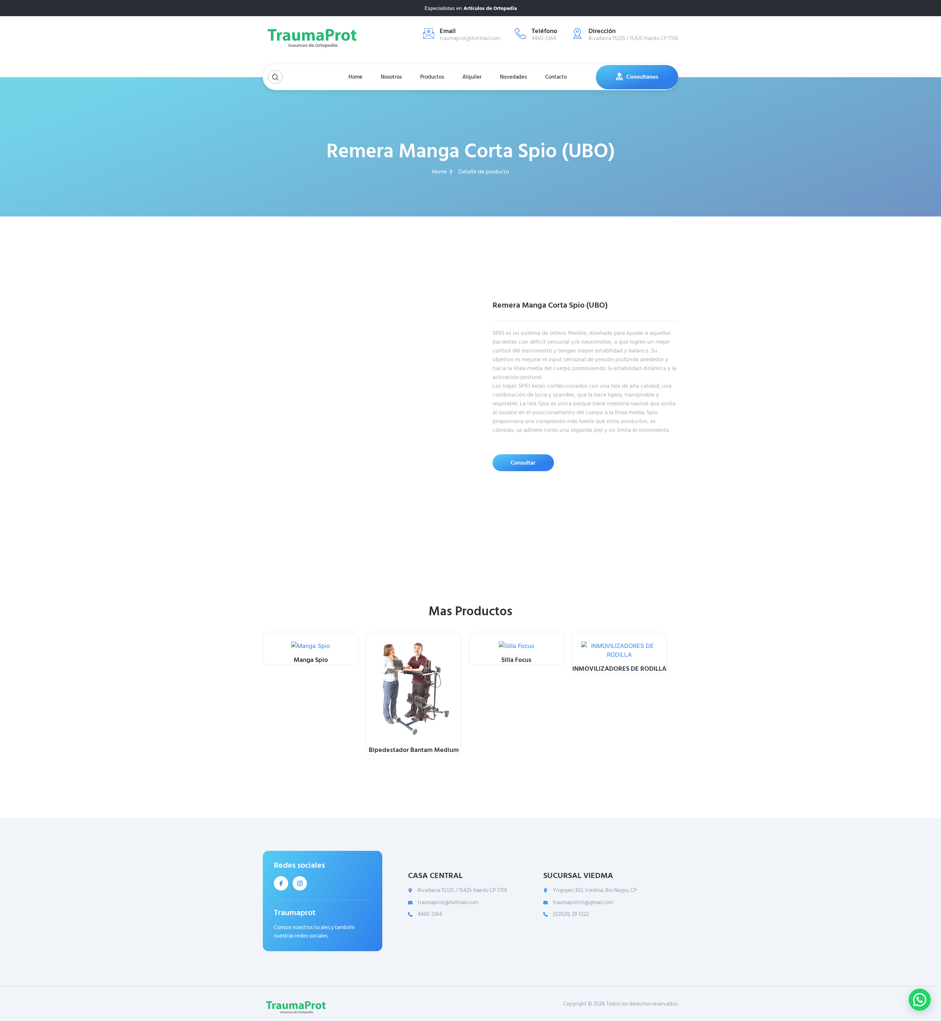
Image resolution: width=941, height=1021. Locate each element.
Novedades (513, 77)
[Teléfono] (520, 33)
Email (448, 31)
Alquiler (472, 77)
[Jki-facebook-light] (281, 883)
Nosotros (391, 77)
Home (355, 77)
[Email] (428, 33)
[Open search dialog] (275, 77)
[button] (920, 1000)
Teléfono (544, 31)
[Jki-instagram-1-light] (300, 883)
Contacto (556, 77)
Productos (432, 77)
